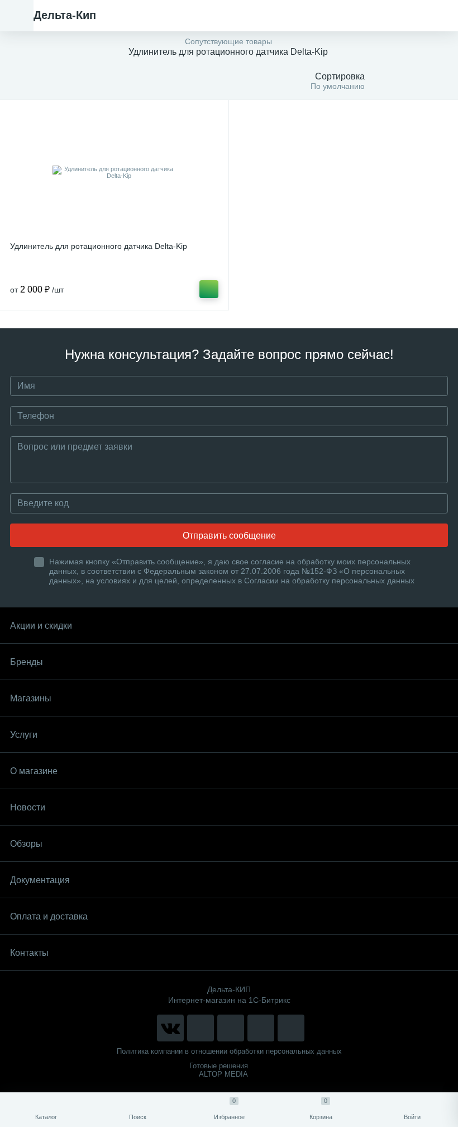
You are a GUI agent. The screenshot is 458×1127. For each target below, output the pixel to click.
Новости (27, 807)
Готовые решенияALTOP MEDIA (218, 1070)
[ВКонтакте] (170, 1028)
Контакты (29, 953)
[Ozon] (291, 1028)
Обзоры (26, 843)
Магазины (30, 698)
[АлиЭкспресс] (200, 1028)
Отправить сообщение (229, 535)
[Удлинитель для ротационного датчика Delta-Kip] (114, 172)
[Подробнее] (208, 289)
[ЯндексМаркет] (230, 1028)
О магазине (34, 771)
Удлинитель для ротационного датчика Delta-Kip (98, 246)
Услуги (23, 734)
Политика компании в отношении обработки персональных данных (229, 1051)
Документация (40, 880)
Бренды (26, 662)
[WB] (260, 1028)
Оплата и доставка (49, 916)
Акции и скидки (41, 625)
